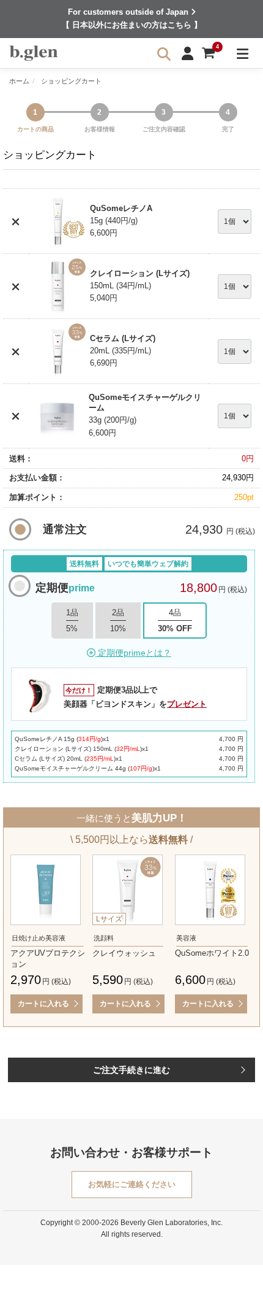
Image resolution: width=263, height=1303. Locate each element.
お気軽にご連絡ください (132, 1184)
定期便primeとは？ (133, 653)
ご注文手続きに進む (131, 1070)
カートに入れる (43, 1003)
